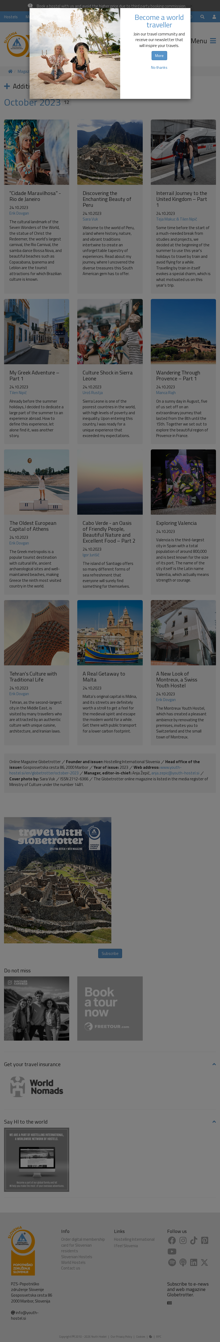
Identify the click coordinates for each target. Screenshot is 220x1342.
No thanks (159, 67)
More (159, 55)
